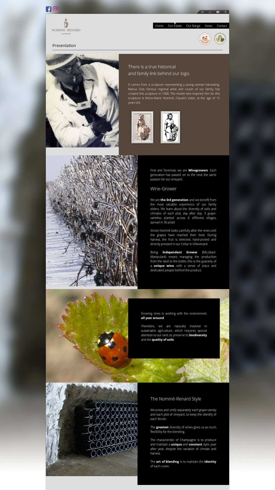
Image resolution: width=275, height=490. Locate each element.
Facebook (48, 9)
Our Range (193, 26)
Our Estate (175, 26)
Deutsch (210, 12)
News (208, 26)
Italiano (225, 12)
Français (202, 12)
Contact (222, 26)
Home (159, 26)
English (217, 12)
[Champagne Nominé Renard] (66, 26)
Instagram (55, 9)
